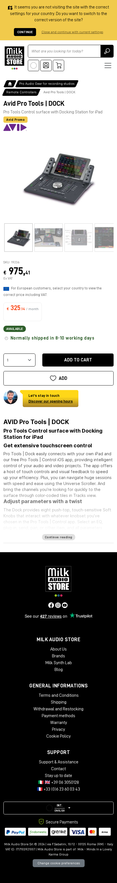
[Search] (107, 51)
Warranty (58, 722)
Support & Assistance (58, 762)
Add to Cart (78, 360)
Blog (59, 669)
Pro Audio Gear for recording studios (46, 83)
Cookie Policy (58, 736)
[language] (33, 65)
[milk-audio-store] (14, 58)
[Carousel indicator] (18, 238)
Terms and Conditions (59, 695)
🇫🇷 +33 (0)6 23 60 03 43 (58, 789)
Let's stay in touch (50, 398)
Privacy (58, 729)
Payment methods (58, 715)
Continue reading (58, 537)
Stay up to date (58, 775)
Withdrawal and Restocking (58, 709)
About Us (58, 649)
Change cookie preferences (58, 863)
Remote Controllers (21, 92)
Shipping (58, 702)
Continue (25, 32)
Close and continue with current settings (72, 32)
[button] (58, 808)
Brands (58, 656)
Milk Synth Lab (58, 662)
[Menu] (108, 65)
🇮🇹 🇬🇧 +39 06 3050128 (58, 782)
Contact (58, 768)
